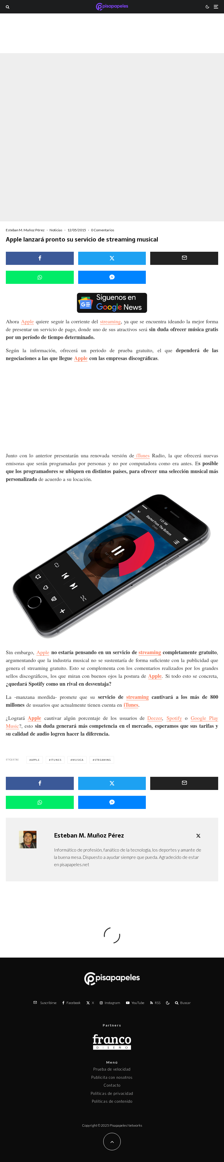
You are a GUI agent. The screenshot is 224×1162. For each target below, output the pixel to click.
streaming (110, 321)
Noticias (56, 230)
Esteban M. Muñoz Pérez (25, 230)
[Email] (184, 258)
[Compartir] (40, 258)
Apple (27, 321)
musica (77, 759)
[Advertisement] (112, 42)
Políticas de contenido (112, 1101)
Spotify (174, 717)
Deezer (154, 717)
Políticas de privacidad (112, 1093)
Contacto (112, 1085)
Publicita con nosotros (112, 1077)
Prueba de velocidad (112, 1069)
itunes (56, 759)
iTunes (142, 455)
